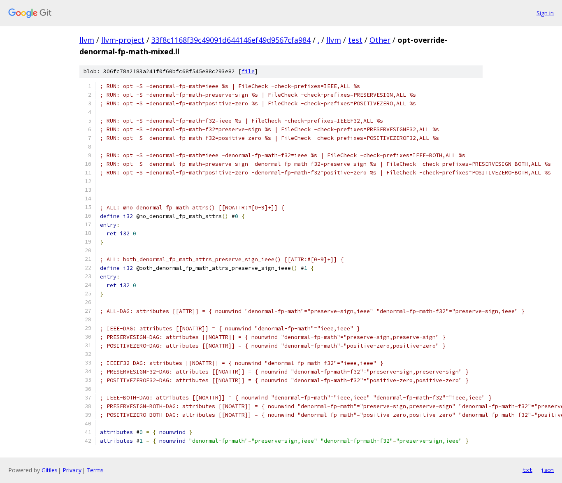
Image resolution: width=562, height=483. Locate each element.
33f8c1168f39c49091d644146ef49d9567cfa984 (231, 40)
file (248, 71)
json (547, 470)
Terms (95, 470)
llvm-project (122, 40)
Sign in (545, 13)
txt (527, 470)
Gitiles (50, 470)
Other (379, 40)
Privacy (72, 470)
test (355, 40)
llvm (86, 40)
